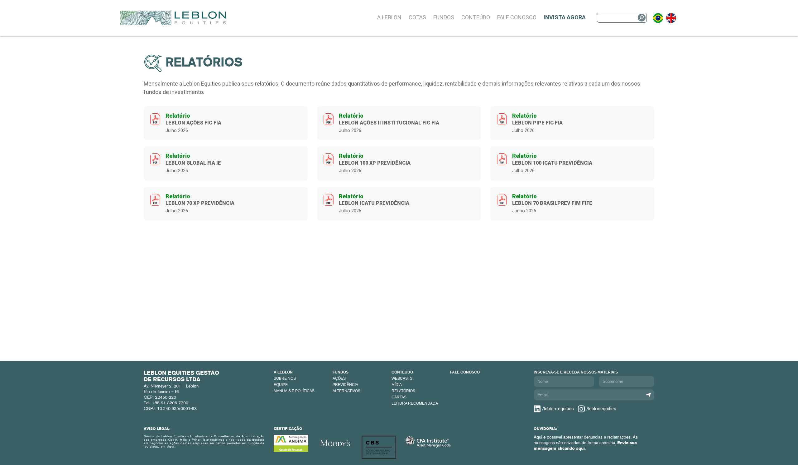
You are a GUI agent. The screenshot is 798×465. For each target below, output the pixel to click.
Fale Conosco (516, 17)
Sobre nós (285, 378)
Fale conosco (465, 372)
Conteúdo (475, 17)
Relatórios (403, 391)
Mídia (397, 385)
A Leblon (389, 17)
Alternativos (346, 391)
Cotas (417, 17)
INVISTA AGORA (565, 17)
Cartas (399, 397)
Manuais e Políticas (294, 391)
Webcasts (402, 378)
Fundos (443, 17)
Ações (339, 378)
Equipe (281, 385)
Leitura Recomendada (415, 403)
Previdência (345, 385)
